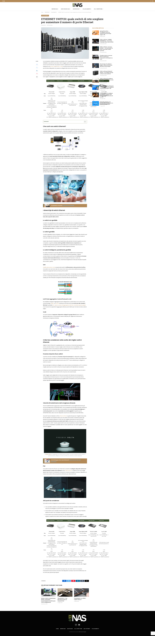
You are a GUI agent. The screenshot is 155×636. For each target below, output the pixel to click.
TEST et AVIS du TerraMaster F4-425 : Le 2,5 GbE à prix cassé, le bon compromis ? (106, 80)
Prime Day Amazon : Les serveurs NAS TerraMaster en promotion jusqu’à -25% (106, 103)
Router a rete (59, 66)
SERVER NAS (55, 9)
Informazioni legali (82, 631)
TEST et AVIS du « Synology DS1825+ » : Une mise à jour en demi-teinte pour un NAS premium (106, 48)
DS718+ (57, 303)
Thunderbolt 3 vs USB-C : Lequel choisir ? (80, 599)
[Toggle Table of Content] (84, 122)
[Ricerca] (152, 1)
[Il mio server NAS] (77, 5)
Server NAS (52, 66)
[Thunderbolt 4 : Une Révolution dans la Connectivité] (65, 592)
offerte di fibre (63, 416)
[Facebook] (37, 64)
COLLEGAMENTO (87, 9)
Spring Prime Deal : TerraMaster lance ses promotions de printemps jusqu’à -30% (105, 32)
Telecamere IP (68, 470)
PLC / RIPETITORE (98, 9)
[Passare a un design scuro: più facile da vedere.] (151, 1)
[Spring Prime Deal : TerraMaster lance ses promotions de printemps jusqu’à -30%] (95, 32)
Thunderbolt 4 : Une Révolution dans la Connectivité (62, 600)
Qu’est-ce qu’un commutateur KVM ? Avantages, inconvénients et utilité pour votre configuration (48, 600)
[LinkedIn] (37, 70)
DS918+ (52, 303)
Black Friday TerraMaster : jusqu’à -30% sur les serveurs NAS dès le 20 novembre (106, 65)
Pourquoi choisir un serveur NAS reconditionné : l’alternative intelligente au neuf (106, 57)
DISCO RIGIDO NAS (65, 9)
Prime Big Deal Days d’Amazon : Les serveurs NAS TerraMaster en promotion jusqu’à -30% (107, 87)
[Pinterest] (37, 73)
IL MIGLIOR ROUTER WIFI (68, 205)
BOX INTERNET (87, 628)
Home (57, 628)
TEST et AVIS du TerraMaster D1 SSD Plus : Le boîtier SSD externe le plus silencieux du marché (106, 95)
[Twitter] (37, 67)
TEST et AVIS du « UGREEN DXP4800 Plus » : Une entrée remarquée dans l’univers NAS (106, 41)
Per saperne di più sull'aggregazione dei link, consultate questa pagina (69, 305)
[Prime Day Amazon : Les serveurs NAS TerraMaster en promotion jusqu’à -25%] (95, 103)
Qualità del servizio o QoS (49, 267)
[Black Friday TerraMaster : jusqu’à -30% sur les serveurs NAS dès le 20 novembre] (95, 65)
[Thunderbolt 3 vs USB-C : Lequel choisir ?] (81, 592)
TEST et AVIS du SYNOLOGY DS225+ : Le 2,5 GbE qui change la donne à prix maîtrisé (106, 72)
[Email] (37, 77)
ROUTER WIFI (76, 9)
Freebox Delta (48, 454)
